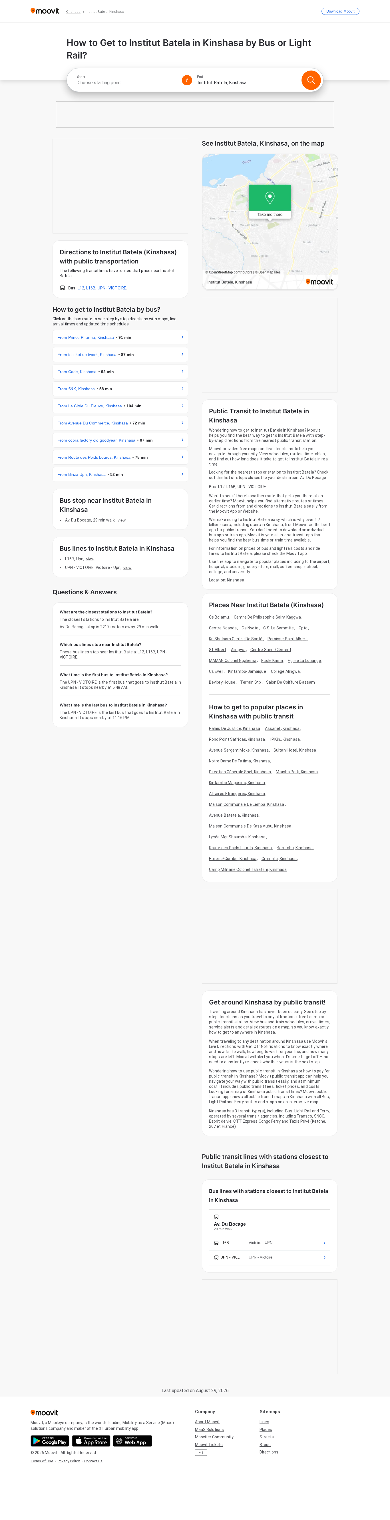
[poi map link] (270, 222)
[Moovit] (45, 11)
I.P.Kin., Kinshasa (285, 739)
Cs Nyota (250, 628)
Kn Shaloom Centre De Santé (236, 639)
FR (201, 1452)
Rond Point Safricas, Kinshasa (237, 739)
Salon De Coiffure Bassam (290, 682)
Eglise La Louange (304, 660)
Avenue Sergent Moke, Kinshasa (239, 750)
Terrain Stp (250, 682)
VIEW (122, 520)
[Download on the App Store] (91, 1441)
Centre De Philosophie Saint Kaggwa (267, 617)
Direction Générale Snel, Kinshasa (240, 772)
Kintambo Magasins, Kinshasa (237, 782)
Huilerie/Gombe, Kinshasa (232, 858)
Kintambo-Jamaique (247, 671)
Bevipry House (222, 682)
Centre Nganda (223, 628)
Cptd (303, 628)
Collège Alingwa (285, 671)
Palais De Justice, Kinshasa (234, 728)
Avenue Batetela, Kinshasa (234, 815)
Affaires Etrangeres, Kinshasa (237, 793)
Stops (265, 1444)
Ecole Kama (272, 660)
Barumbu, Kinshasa (295, 847)
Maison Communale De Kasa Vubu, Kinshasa (250, 826)
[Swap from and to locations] (187, 80)
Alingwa (238, 649)
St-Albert (217, 649)
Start (81, 76)
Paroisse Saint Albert (287, 639)
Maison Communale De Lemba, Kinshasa (246, 804)
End (200, 76)
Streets (267, 1437)
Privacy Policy (69, 1461)
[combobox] (127, 83)
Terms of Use (42, 1461)
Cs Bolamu (219, 617)
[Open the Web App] (132, 1441)
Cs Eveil (216, 671)
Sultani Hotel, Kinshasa (295, 750)
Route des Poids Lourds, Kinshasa (240, 847)
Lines (264, 1422)
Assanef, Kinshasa (282, 728)
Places (266, 1429)
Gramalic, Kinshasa (279, 858)
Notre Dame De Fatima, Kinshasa (239, 761)
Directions (269, 1452)
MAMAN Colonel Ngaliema (232, 660)
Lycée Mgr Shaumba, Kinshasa (237, 837)
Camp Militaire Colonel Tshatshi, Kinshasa (248, 869)
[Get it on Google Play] (50, 1441)
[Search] (311, 80)
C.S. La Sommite (278, 628)
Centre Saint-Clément (270, 649)
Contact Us (93, 1461)
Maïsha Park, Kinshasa (297, 772)
